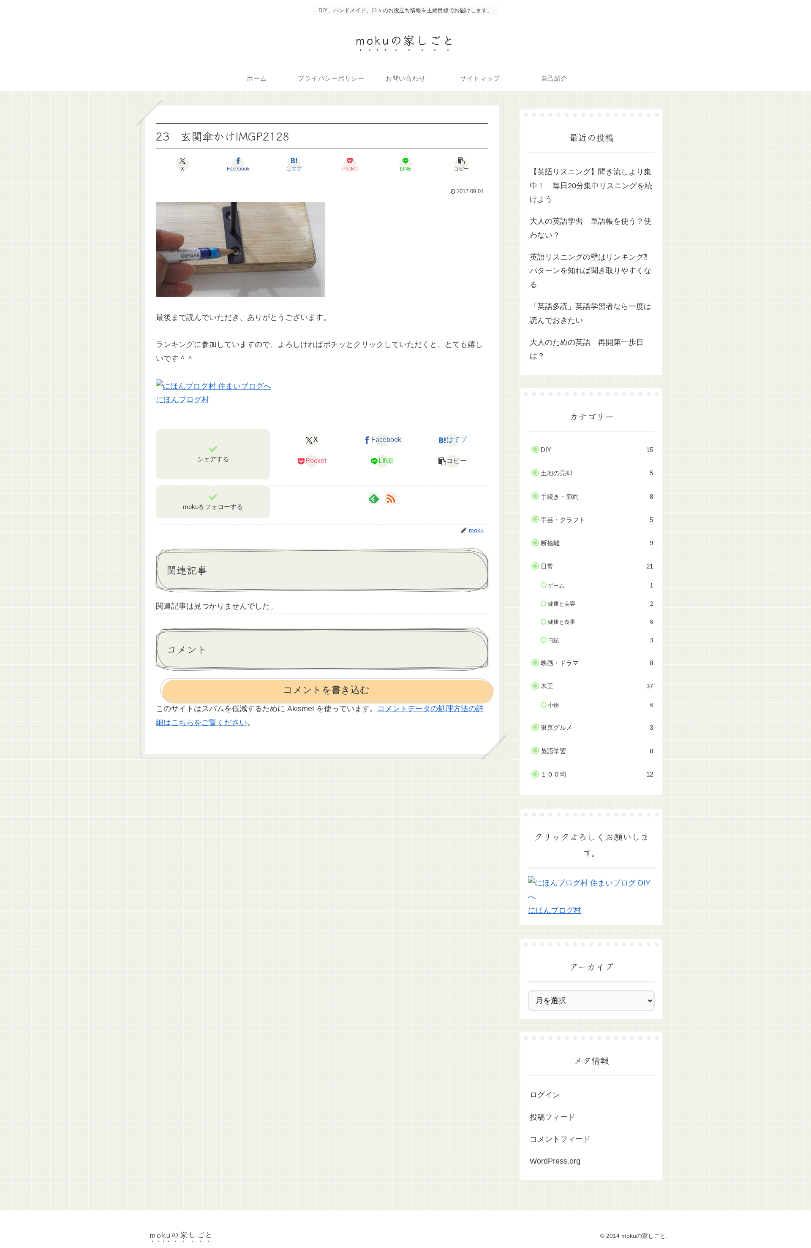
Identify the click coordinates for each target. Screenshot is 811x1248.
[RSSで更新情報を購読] (390, 498)
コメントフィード (560, 1139)
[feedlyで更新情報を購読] (374, 498)
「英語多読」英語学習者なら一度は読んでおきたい (590, 313)
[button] (461, 164)
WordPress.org (555, 1161)
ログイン (545, 1095)
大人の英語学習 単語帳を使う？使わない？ (590, 228)
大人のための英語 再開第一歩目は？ (587, 349)
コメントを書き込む (326, 690)
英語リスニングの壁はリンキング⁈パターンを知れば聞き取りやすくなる (590, 271)
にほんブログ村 (182, 399)
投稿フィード (552, 1117)
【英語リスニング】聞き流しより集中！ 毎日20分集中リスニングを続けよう (591, 185)
